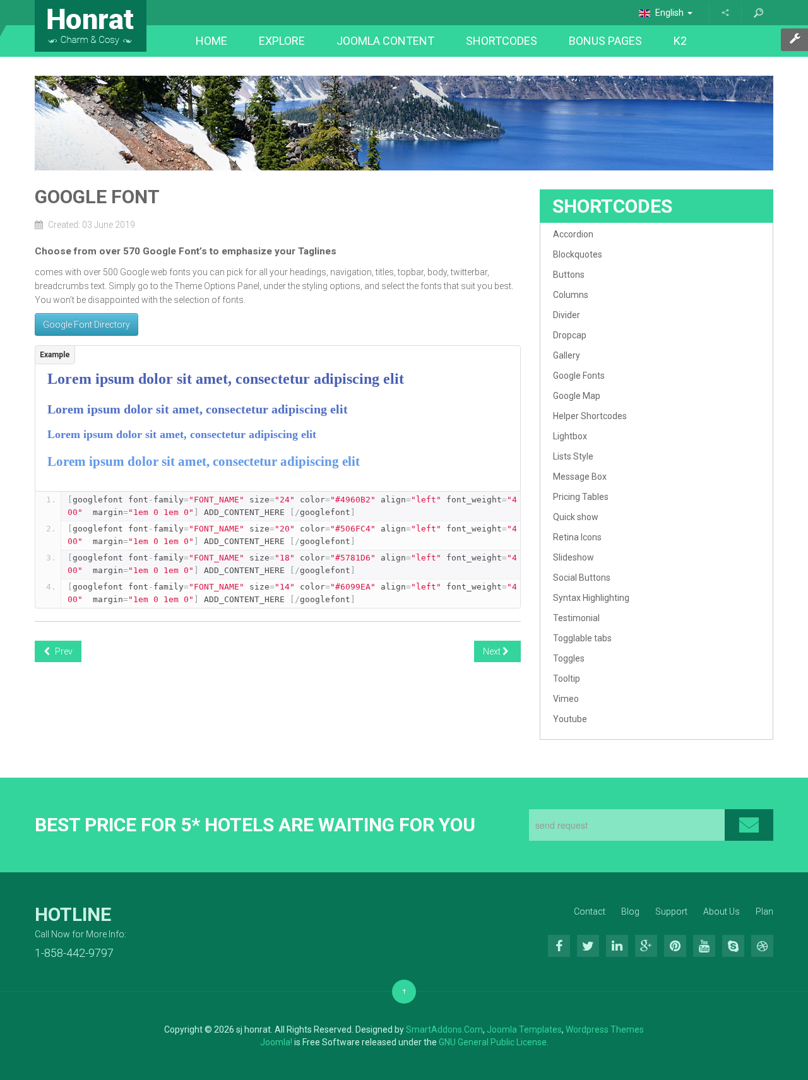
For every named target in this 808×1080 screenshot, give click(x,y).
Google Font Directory (86, 324)
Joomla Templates (524, 1029)
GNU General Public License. (494, 1042)
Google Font (97, 197)
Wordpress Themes (605, 1029)
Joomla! (276, 1042)
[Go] (758, 12)
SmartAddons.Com (444, 1029)
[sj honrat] (90, 26)
